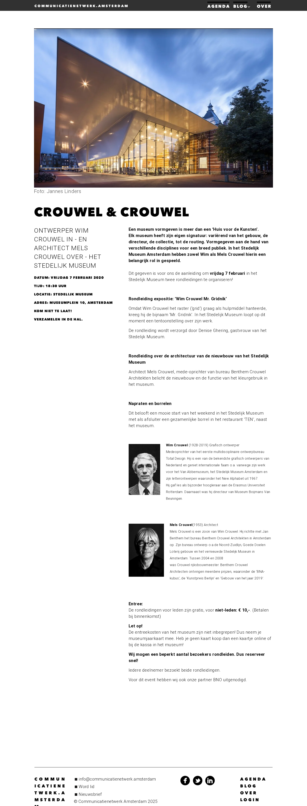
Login (250, 799)
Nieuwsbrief (90, 794)
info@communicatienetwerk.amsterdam (117, 779)
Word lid (86, 786)
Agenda (253, 779)
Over (248, 792)
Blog (248, 785)
